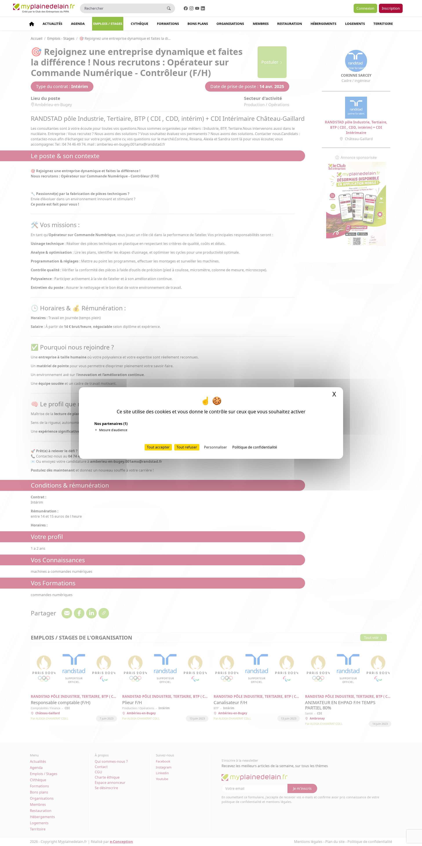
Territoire (383, 23)
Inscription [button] (391, 8)
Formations (168, 23)
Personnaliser (215, 447)
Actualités (52, 23)
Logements (355, 23)
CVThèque (139, 23)
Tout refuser (186, 447)
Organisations (230, 23)
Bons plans (197, 23)
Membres (261, 23)
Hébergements (323, 23)
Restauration (289, 23)
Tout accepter (158, 447)
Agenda (78, 23)
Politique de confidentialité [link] (254, 447)
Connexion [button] (365, 8)
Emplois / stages (107, 23)
